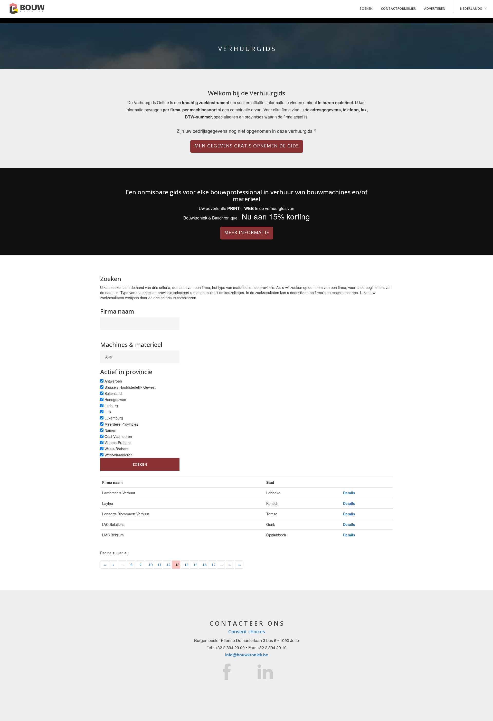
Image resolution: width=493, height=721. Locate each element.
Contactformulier (398, 8)
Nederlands (471, 8)
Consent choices (246, 631)
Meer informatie (246, 232)
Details (349, 492)
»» (239, 565)
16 (204, 565)
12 (168, 565)
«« (105, 565)
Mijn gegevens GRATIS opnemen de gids (246, 146)
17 (213, 565)
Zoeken (366, 8)
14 (186, 565)
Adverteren (434, 8)
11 (159, 565)
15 (195, 565)
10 (150, 565)
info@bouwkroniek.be (246, 655)
